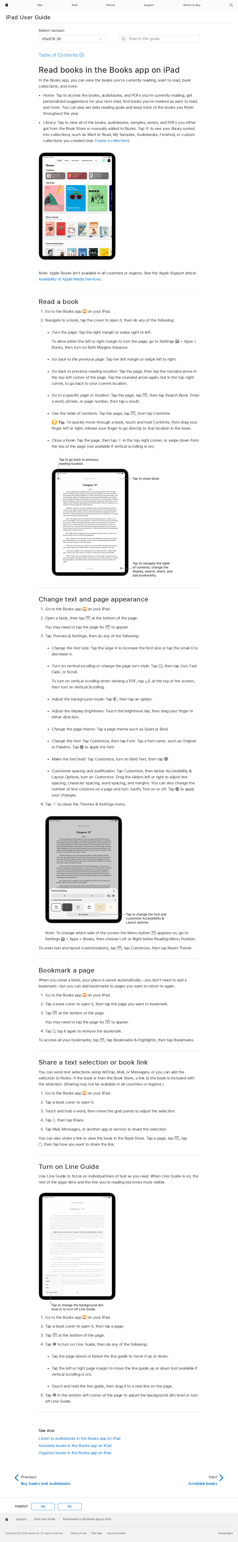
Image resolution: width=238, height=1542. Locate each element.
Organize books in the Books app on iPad (75, 1452)
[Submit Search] (124, 38)
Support (21, 1519)
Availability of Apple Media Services (70, 279)
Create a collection (111, 140)
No (70, 1506)
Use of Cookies (116, 1533)
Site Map (96, 1533)
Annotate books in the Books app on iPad (75, 1445)
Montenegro (225, 1533)
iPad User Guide (28, 17)
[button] (231, 5)
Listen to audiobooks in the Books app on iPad (79, 1438)
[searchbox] (159, 38)
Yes (43, 1506)
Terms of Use (78, 1533)
